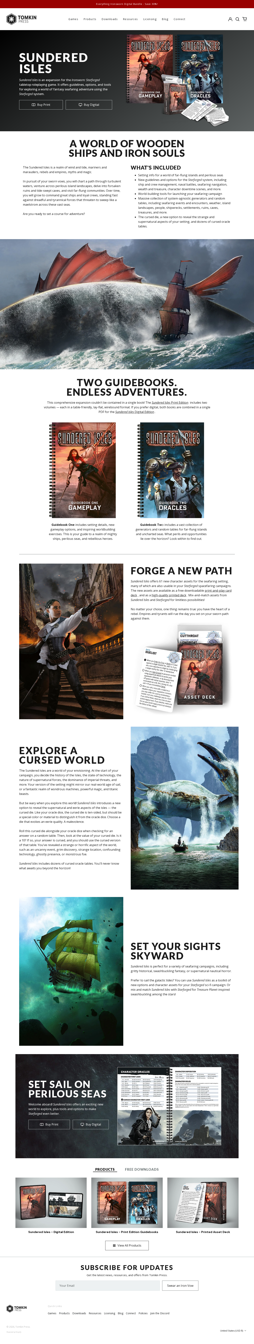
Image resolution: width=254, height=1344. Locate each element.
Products (89, 19)
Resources (130, 19)
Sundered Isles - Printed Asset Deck (203, 1232)
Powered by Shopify (14, 1332)
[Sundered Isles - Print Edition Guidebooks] (127, 1203)
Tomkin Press (22, 1326)
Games (73, 19)
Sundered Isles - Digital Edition (51, 1232)
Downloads (110, 19)
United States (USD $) (232, 1330)
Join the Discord (159, 1313)
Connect (180, 19)
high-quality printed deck (169, 595)
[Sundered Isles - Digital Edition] (51, 1203)
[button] (237, 19)
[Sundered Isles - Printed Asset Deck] (203, 1203)
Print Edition (170, 403)
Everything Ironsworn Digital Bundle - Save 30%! (127, 4)
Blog (165, 19)
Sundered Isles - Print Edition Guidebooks (127, 1232)
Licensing (150, 19)
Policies (143, 1313)
